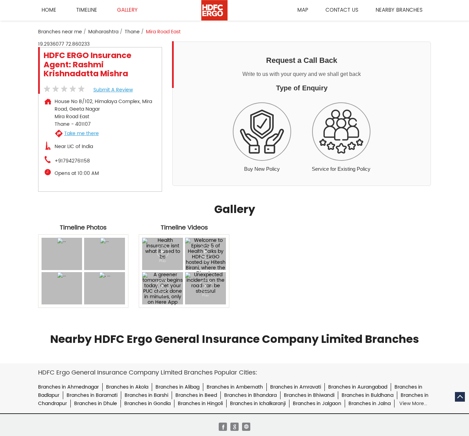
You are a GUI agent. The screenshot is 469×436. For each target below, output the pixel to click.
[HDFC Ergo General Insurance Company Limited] (214, 10)
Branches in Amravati (295, 387)
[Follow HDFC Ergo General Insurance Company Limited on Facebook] (223, 427)
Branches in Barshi (146, 395)
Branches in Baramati (92, 395)
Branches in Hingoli (200, 403)
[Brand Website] (246, 427)
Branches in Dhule (95, 403)
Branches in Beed (196, 395)
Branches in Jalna (369, 403)
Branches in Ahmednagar (68, 387)
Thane (132, 32)
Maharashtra (103, 32)
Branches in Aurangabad (357, 387)
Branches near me (60, 32)
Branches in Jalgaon (317, 403)
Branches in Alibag (177, 387)
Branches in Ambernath (235, 387)
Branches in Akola (127, 387)
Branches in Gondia (147, 403)
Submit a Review (113, 90)
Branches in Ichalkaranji (258, 403)
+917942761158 (72, 161)
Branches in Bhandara (250, 395)
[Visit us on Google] (234, 427)
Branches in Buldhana (367, 395)
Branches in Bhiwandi (309, 395)
